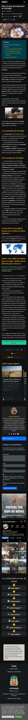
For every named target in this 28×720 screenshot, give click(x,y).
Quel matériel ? (15, 634)
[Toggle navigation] (24, 2)
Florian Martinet (14, 416)
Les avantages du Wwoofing (13, 51)
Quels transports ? (15, 608)
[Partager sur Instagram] (11, 19)
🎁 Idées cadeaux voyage (14, 698)
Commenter (6, 454)
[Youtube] (18, 434)
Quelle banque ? (15, 601)
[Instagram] (9, 434)
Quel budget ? (15, 588)
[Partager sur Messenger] (14, 19)
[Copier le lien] (3, 127)
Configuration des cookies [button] (8, 716)
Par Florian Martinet (8, 16)
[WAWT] (5, 2)
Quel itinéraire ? (15, 595)
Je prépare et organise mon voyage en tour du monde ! (14, 342)
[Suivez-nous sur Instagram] (14, 546)
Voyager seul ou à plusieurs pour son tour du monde (11, 380)
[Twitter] (16, 434)
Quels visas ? (15, 621)
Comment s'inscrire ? (11, 57)
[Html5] (11, 434)
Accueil (3, 11)
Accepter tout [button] (18, 716)
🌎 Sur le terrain (14, 691)
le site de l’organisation (7, 269)
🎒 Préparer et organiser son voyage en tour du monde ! (14, 694)
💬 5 (20, 16)
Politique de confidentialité (14, 671)
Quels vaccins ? (15, 614)
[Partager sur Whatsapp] (8, 19)
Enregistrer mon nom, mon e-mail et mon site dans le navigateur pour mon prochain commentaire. (13, 478)
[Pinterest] (13, 434)
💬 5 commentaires (8, 438)
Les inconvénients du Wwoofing (14, 49)
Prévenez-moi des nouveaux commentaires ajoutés (14, 483)
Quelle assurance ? (15, 628)
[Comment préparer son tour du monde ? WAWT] (14, 680)
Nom (4, 463)
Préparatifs (8, 11)
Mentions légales (14, 669)
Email (4, 469)
